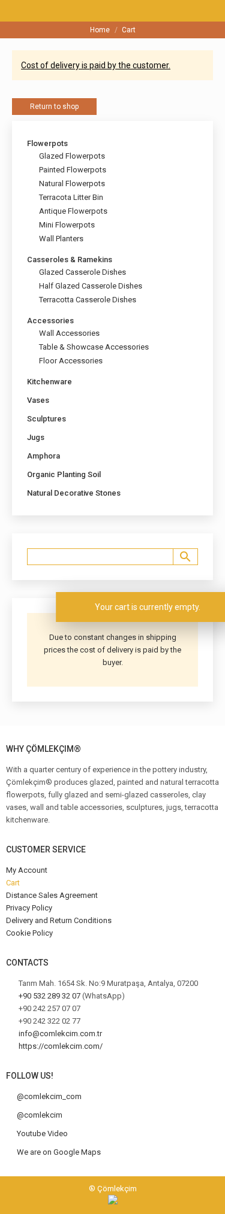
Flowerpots (47, 143)
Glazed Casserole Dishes (82, 272)
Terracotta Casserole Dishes (87, 299)
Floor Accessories (71, 360)
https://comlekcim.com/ (61, 1046)
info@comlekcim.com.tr (60, 1033)
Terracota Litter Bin (71, 197)
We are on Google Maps (59, 1152)
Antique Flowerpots (73, 211)
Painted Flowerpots (72, 169)
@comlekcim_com (49, 1096)
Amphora (43, 455)
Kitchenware (49, 381)
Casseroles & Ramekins (69, 259)
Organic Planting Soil (64, 474)
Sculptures (46, 418)
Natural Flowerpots (72, 183)
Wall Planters (61, 238)
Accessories (50, 320)
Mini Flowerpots (67, 224)
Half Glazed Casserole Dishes (90, 285)
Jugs (35, 437)
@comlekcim (39, 1114)
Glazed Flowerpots (72, 155)
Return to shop (54, 106)
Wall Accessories (69, 333)
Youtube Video (42, 1133)
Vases (38, 400)
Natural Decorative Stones (74, 492)
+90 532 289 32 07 (49, 995)
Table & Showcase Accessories (94, 346)
